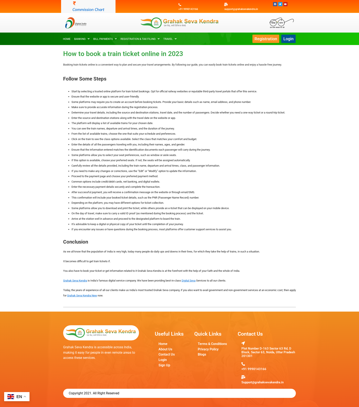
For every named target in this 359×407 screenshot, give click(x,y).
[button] (81, 38)
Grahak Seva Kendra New (82, 295)
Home (66, 38)
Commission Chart (88, 9)
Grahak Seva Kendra (75, 280)
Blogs (202, 354)
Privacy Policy (208, 349)
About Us (165, 349)
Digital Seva (188, 280)
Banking (80, 38)
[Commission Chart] (75, 3)
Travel (168, 38)
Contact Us (167, 354)
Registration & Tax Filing (138, 38)
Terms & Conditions (212, 344)
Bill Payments (103, 38)
